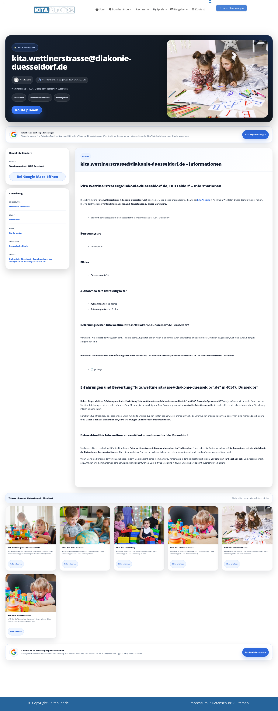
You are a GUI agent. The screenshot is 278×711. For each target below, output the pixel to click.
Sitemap (242, 703)
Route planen (26, 110)
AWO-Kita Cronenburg (125, 548)
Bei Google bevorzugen (255, 134)
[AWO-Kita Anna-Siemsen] (85, 525)
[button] (210, 2)
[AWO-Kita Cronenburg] (139, 525)
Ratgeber (179, 9)
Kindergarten (15, 233)
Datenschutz (221, 703)
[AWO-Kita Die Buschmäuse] (193, 525)
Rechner (141, 9)
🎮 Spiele (158, 9)
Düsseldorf (14, 220)
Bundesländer (120, 9)
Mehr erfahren (16, 564)
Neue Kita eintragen (233, 8)
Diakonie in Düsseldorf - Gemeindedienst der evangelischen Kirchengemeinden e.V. (30, 260)
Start (102, 9)
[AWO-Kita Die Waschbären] (247, 525)
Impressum (198, 703)
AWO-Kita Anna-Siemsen (73, 548)
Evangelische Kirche (18, 246)
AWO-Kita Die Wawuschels (19, 615)
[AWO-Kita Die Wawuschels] (30, 593)
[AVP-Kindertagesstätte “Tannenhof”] (30, 525)
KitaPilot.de (203, 199)
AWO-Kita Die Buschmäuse (182, 548)
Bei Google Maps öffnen (37, 176)
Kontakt (199, 9)
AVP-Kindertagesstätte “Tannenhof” (24, 548)
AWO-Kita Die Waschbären (236, 548)
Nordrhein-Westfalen (19, 207)
